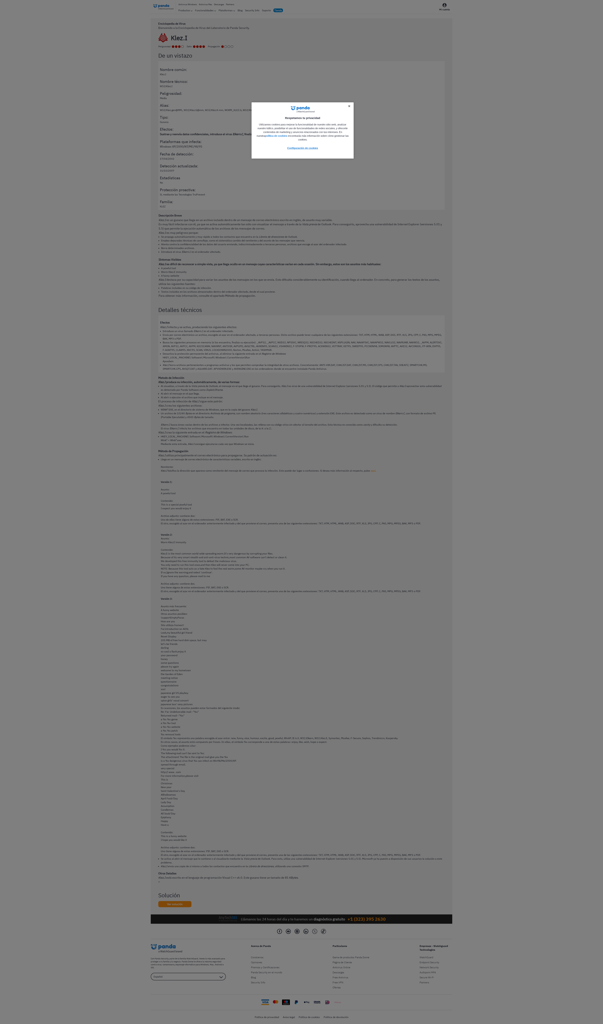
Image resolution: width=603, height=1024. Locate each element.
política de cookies (276, 136)
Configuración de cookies (302, 148)
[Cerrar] (349, 106)
